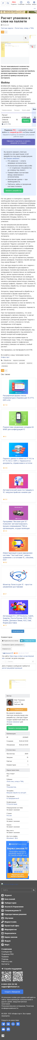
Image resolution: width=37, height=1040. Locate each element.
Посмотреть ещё (18, 631)
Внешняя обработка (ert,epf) (16, 793)
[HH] (13, 1024)
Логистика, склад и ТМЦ (15, 781)
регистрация (7, 668)
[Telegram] (3, 1024)
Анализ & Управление (14, 907)
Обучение (9, 918)
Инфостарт (5, 357)
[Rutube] (8, 1029)
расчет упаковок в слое (9, 363)
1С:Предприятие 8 (13, 798)
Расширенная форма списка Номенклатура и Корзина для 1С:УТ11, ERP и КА (18, 398)
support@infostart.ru (10, 987)
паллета (29, 363)
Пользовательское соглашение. (13, 1006)
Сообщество (6, 952)
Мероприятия (11, 929)
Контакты (5, 964)
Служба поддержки (13, 969)
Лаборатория (10, 903)
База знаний (10, 899)
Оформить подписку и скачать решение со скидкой (18, 142)
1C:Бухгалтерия (12, 804)
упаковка (5, 366)
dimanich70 (9, 653)
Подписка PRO (7, 954)
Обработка (7, 360)
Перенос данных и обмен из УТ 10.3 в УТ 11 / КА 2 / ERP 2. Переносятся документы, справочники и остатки (18, 461)
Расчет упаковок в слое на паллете (15, 19)
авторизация (17, 668)
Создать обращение (12, 992)
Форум (8, 941)
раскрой (22, 363)
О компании (6, 949)
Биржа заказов (11, 937)
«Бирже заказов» (12, 158)
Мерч (7, 945)
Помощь (4, 959)
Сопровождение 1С (13, 910)
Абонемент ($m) (12, 838)
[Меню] (3, 3)
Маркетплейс (11, 922)
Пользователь (11, 787)
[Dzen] (18, 1024)
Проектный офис (12, 926)
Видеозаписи (10, 933)
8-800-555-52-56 (9, 984)
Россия (9, 815)
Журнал (8, 895)
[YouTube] (3, 1029)
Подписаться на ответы (10, 640)
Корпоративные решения (15, 914)
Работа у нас (6, 961)
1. (2, 653)
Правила (5, 957)
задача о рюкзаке (19, 360)
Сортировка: (12, 644)
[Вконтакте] (8, 1024)
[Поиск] (8, 3)
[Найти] (34, 890)
